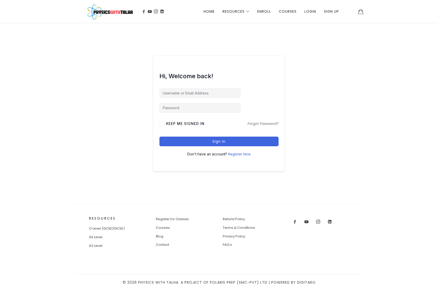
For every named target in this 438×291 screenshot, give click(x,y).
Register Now (239, 154)
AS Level (95, 237)
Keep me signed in (185, 123)
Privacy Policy (234, 236)
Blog (159, 236)
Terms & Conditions (239, 227)
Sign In (219, 141)
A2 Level (95, 245)
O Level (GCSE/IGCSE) (107, 228)
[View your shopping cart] (360, 11)
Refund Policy (234, 219)
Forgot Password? (263, 123)
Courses (163, 227)
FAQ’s (227, 244)
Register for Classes (172, 219)
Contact (162, 244)
